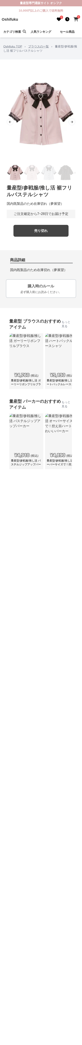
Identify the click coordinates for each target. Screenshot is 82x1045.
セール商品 (67, 31)
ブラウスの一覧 (38, 46)
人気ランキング (41, 31)
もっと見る (66, 324)
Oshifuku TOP (12, 46)
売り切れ (41, 230)
